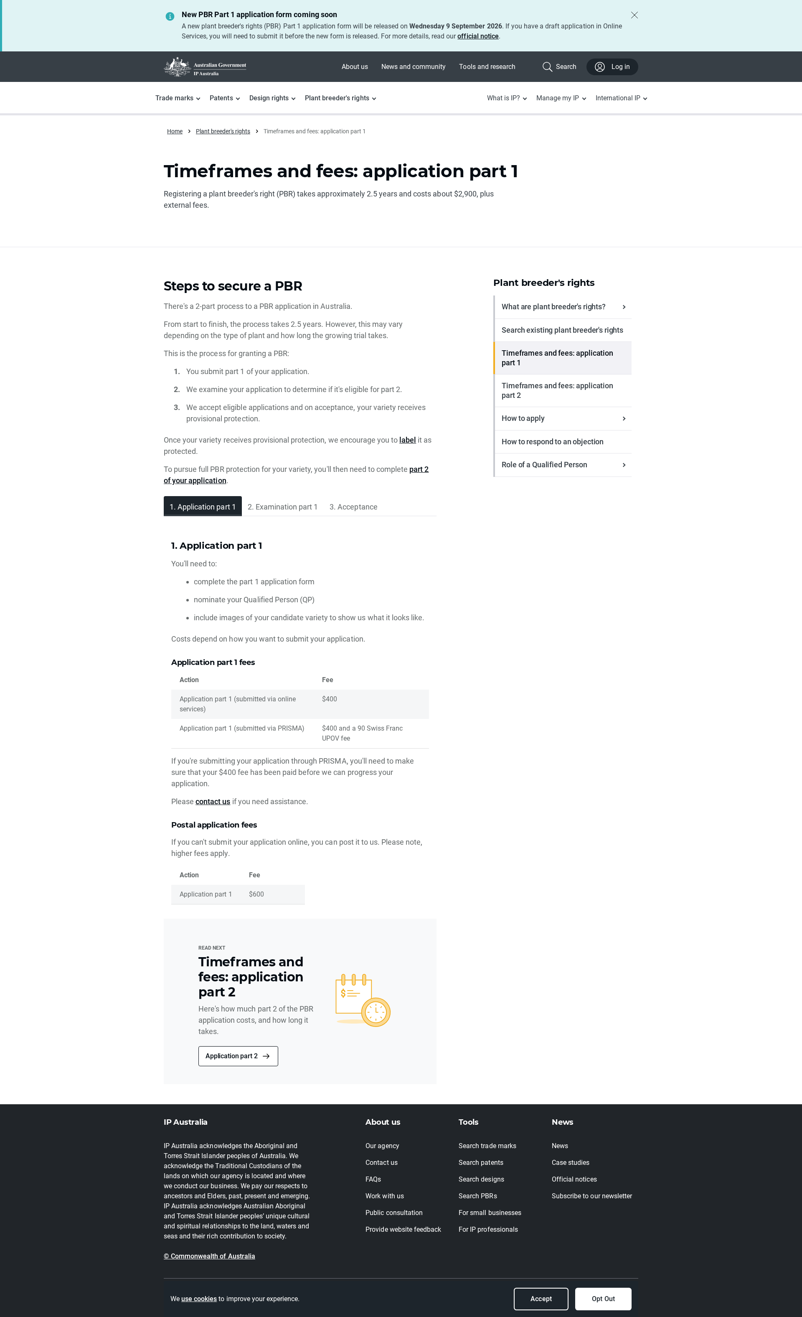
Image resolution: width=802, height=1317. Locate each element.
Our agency (382, 1146)
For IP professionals (488, 1229)
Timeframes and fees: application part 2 (557, 390)
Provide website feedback (403, 1229)
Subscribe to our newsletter (592, 1196)
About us (355, 67)
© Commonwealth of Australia (209, 1256)
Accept (540, 1299)
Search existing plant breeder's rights (562, 330)
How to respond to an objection (553, 441)
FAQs (373, 1179)
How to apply (523, 418)
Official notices (574, 1179)
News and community (413, 67)
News (560, 1146)
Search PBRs (478, 1196)
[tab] (203, 506)
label (407, 440)
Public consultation (394, 1213)
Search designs (481, 1179)
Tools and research (487, 67)
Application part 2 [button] (231, 1056)
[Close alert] (634, 15)
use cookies (199, 1299)
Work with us (384, 1196)
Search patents (481, 1163)
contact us (212, 801)
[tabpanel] (300, 722)
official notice (477, 36)
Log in (621, 67)
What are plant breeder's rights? (554, 306)
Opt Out (603, 1299)
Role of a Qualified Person (544, 464)
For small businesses (490, 1213)
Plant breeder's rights (223, 131)
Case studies (570, 1163)
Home (175, 131)
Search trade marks (487, 1146)
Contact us (381, 1163)
